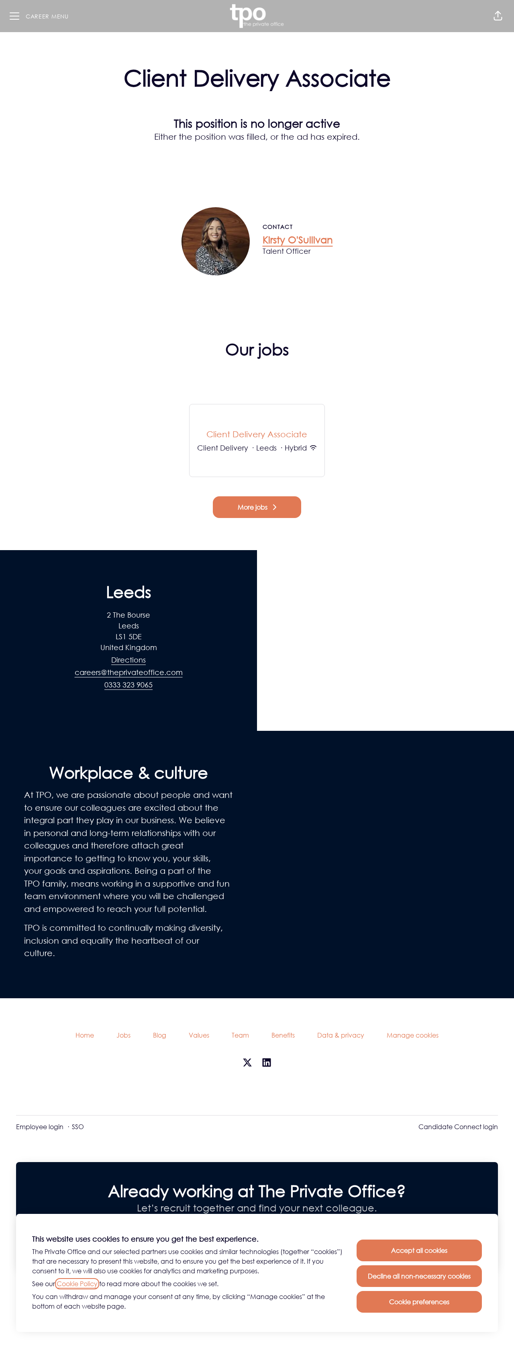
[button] (498, 16)
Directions (128, 659)
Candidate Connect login (458, 1127)
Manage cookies (413, 1035)
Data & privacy (340, 1035)
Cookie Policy (77, 1284)
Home (84, 1035)
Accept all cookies (419, 1250)
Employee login (39, 1127)
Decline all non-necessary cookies (419, 1276)
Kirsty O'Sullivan (298, 239)
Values (199, 1035)
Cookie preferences (419, 1302)
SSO (78, 1127)
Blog (159, 1035)
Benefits (283, 1035)
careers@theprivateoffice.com (129, 672)
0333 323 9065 (128, 684)
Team (240, 1035)
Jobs (123, 1035)
